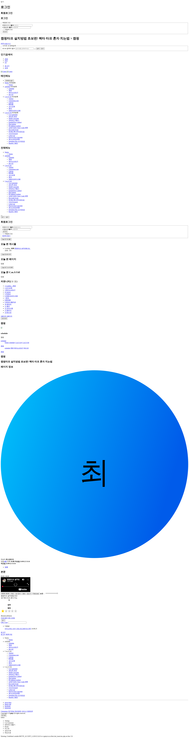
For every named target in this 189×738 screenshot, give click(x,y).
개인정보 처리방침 (14, 711)
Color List (12, 135)
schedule (7, 86)
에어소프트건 (13, 92)
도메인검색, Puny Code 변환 (18, 128)
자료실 (11, 99)
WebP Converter (14, 118)
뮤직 (10, 108)
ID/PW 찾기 (6, 236)
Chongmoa (4, 711)
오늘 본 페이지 (6, 254)
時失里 (11, 104)
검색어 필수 (11, 48)
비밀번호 (7, 27)
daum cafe (8, 704)
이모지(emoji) (13, 134)
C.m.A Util (8, 113)
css (6, 62)
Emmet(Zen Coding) (15, 122)
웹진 (7, 306)
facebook (7, 706)
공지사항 (9, 308)
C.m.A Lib (8, 97)
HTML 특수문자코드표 (17, 131)
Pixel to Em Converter (16, 137)
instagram (8, 708)
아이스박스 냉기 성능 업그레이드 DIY (18, 629)
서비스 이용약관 (27, 711)
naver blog (8, 702)
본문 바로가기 (6, 43)
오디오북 (12, 106)
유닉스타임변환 (14, 139)
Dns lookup (12, 124)
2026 (6, 59)
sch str (4, 48)
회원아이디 (8, 25)
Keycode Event (13, 130)
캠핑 (10, 90)
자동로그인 (9, 29)
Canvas (11, 102)
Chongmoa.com (14, 101)
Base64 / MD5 (13, 143)
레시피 (11, 94)
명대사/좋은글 (10, 302)
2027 (6, 61)
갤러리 (8, 304)
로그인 (5, 31)
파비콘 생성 (13, 116)
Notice (7, 83)
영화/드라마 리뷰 (14, 110)
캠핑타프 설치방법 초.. (22, 248)
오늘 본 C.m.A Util (7, 267)
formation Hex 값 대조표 (17, 141)
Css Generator (13, 114)
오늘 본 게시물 (6, 239)
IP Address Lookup (15, 126)
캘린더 (8, 310)
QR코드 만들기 (14, 120)
